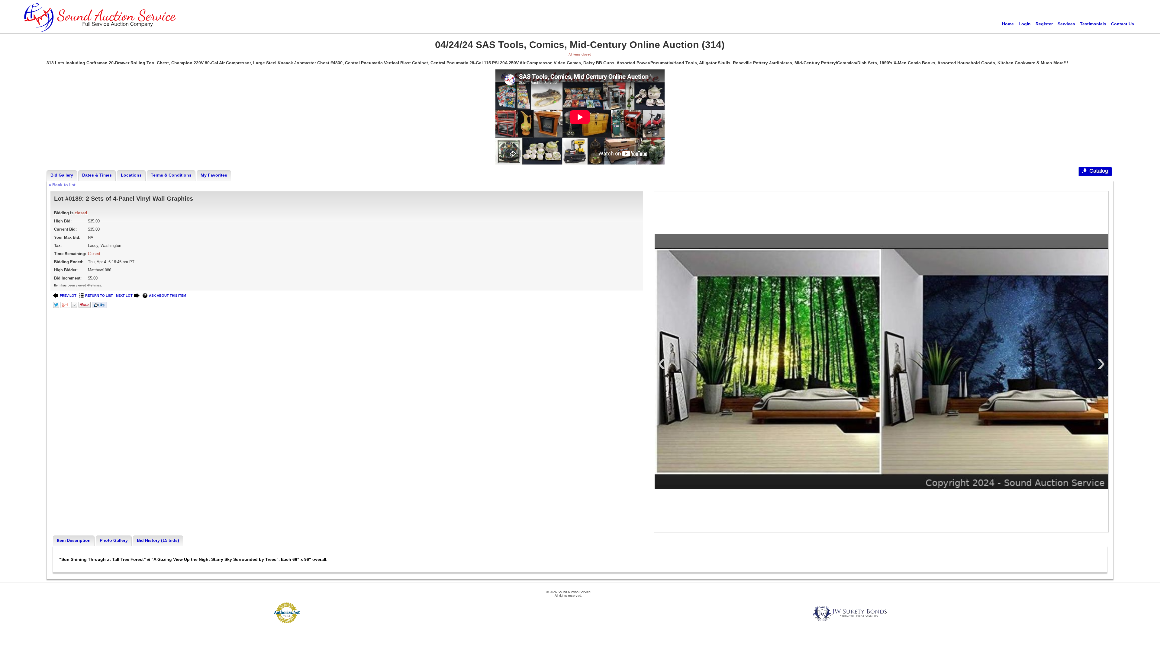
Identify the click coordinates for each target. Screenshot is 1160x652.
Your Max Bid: (67, 237)
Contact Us (1122, 23)
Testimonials (1093, 23)
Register (1044, 23)
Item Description (74, 540)
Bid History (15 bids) (158, 540)
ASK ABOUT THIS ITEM (167, 295)
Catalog (1098, 171)
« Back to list (62, 184)
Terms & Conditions (171, 175)
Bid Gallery (61, 175)
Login (1025, 23)
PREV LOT (68, 295)
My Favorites (214, 175)
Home (1008, 23)
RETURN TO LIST (99, 295)
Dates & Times (97, 175)
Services (1066, 23)
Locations (131, 175)
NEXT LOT (124, 295)
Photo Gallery (114, 540)
